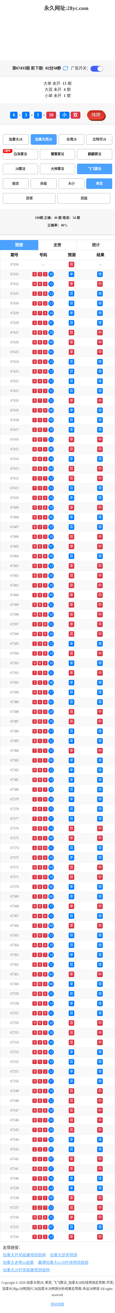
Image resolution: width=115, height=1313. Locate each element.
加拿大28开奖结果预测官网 (26, 1270)
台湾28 (71, 139)
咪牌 (96, 115)
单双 (99, 184)
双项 (29, 198)
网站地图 (57, 1304)
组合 (15, 184)
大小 (71, 184)
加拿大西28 (43, 139)
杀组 (43, 184)
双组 (84, 198)
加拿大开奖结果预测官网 (24, 1255)
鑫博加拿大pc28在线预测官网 (63, 1262)
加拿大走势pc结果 (18, 1262)
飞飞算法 (94, 169)
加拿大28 (15, 139)
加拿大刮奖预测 (63, 1255)
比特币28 (99, 139)
